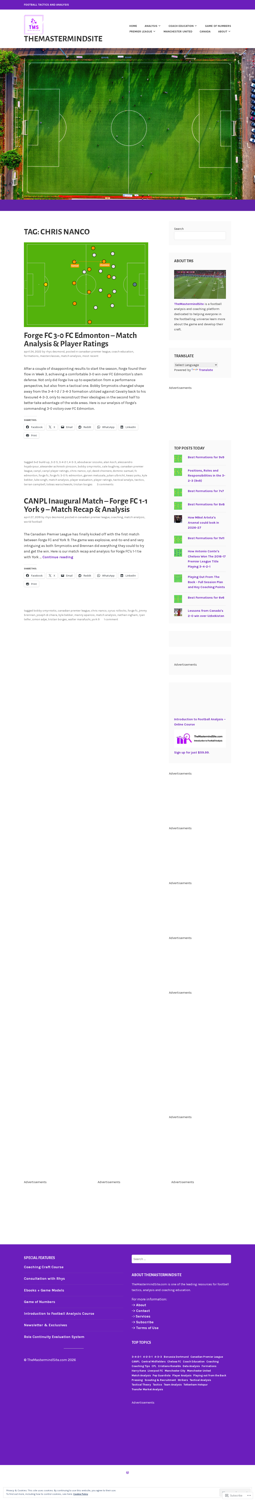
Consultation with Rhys (44, 1278)
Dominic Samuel (123, 471)
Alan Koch (110, 462)
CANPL (37, 471)
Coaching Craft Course (44, 1267)
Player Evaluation (81, 480)
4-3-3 (72, 462)
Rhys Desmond (55, 351)
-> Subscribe (143, 1322)
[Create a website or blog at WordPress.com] (127, 1473)
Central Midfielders (153, 1361)
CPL (89, 471)
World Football (33, 521)
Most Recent (90, 356)
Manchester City (175, 1370)
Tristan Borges (83, 484)
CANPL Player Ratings (55, 471)
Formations (31, 356)
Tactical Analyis (123, 480)
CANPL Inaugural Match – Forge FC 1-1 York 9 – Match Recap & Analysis (86, 505)
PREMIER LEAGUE (140, 31)
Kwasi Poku (133, 475)
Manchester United (178, 31)
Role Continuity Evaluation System (54, 1337)
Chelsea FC (174, 1361)
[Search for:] (181, 1259)
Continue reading (57, 557)
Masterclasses (50, 356)
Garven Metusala (94, 475)
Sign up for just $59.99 (191, 752)
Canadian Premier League (94, 351)
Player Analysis (181, 1375)
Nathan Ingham (127, 615)
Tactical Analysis (200, 1380)
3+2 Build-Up (41, 462)
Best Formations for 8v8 (206, 504)
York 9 (96, 619)
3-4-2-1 (63, 462)
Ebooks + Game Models (44, 1290)
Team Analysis (173, 1384)
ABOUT (222, 31)
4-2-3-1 (148, 1356)
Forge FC (44, 475)
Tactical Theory (141, 1384)
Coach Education (122, 351)
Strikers (183, 1380)
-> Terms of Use (145, 1328)
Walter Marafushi (79, 619)
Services (143, 1316)
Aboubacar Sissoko (89, 462)
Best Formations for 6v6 (206, 597)
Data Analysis (191, 1366)
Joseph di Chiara (46, 615)
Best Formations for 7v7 (206, 491)
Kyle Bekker (65, 615)
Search (179, 229)
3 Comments (105, 484)
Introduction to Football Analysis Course (59, 1313)
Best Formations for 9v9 (206, 457)
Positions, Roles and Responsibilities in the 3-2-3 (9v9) (206, 476)
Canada (205, 31)
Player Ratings (103, 480)
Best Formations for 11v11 (206, 538)
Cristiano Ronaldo (169, 1366)
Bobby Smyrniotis (89, 466)
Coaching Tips (141, 1366)
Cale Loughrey (110, 466)
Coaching (117, 517)
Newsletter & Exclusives (45, 1325)
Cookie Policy (80, 1494)
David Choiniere (102, 471)
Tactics (139, 480)
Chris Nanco (78, 471)
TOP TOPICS (141, 1343)
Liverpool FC (155, 1370)
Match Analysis (71, 356)
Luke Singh (40, 480)
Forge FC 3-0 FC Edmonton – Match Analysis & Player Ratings (80, 339)
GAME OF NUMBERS (218, 26)
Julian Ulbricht (116, 475)
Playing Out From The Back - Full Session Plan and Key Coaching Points (206, 582)
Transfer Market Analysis (147, 1389)
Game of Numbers (39, 1302)
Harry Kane (139, 1370)
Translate (206, 370)
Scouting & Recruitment (160, 1380)
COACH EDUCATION (181, 26)
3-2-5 (54, 462)
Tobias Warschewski (59, 484)
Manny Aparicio (84, 615)
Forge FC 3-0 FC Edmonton (66, 475)
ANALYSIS (151, 26)
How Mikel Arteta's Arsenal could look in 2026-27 (203, 522)
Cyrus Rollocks (117, 610)
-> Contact (141, 1311)
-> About (139, 1305)
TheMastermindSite (63, 39)
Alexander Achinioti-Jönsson (58, 466)
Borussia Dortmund (176, 1356)
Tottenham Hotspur (195, 1384)
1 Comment (111, 619)
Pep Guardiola (162, 1375)
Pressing (137, 1380)
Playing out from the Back (209, 1375)
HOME (133, 26)
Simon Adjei (39, 619)
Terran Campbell (34, 484)
